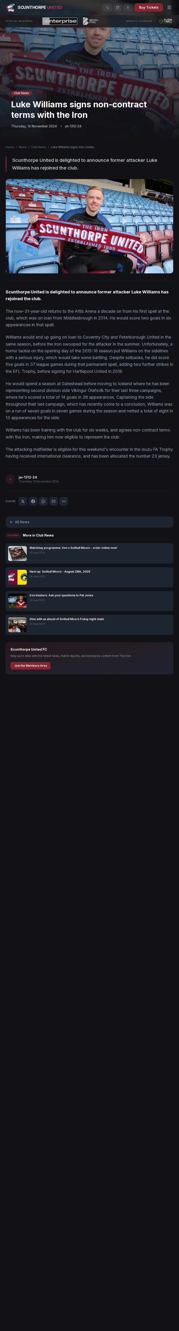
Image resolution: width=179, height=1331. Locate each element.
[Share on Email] (53, 501)
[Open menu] (169, 7)
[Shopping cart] (117, 7)
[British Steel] (90, 21)
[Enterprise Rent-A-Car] (59, 21)
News (23, 147)
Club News (38, 147)
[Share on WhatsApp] (43, 501)
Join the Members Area (30, 665)
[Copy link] (64, 501)
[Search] (107, 7)
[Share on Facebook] (33, 501)
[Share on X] (23, 501)
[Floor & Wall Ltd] (165, 21)
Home (10, 147)
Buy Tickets (148, 7)
